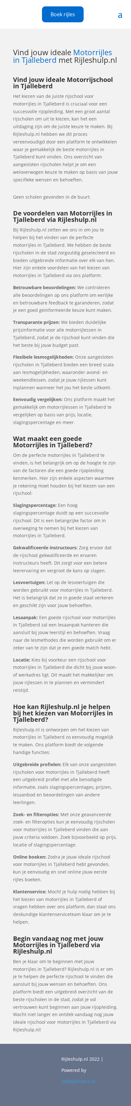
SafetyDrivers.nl (78, 1081)
